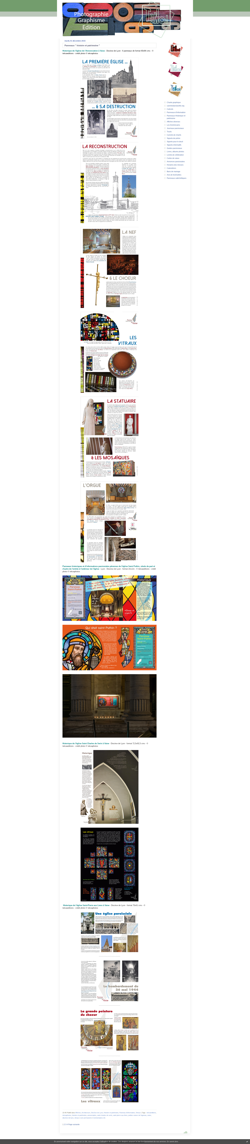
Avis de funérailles (174, 175)
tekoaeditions (151, 1113)
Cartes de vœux (173, 158)
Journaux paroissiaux (175, 128)
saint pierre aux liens (120, 1115)
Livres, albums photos (175, 152)
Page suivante (74, 1124)
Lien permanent (85, 1118)
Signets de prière (173, 138)
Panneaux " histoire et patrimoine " (82, 45)
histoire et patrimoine (79, 1115)
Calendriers (171, 168)
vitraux (76, 1118)
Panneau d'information (127, 1113)
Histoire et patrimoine (111, 1113)
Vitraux (138, 1113)
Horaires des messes (175, 165)
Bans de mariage (173, 172)
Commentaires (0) (99, 1118)
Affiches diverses (173, 122)
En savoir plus (172, 1142)
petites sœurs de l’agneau (137, 1115)
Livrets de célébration (175, 155)
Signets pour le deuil (175, 142)
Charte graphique (174, 102)
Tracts (169, 132)
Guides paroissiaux (174, 148)
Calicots (170, 109)
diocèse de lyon (67, 1118)
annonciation (91, 1115)
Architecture (86, 1113)
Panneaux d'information (176, 112)
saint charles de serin (104, 1115)
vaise (149, 1115)
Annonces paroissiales (176, 162)
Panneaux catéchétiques (176, 178)
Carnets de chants (174, 135)
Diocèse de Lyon (97, 1113)
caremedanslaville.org (175, 106)
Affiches (78, 1113)
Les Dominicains (173, 125)
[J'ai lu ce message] (247, 1141)
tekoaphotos (66, 1115)
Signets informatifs (174, 145)
